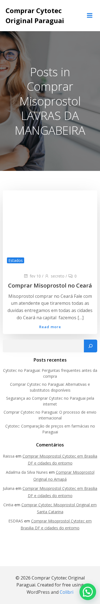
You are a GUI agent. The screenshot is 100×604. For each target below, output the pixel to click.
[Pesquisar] (90, 346)
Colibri (66, 592)
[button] (87, 591)
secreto (57, 276)
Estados (15, 260)
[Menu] (89, 15)
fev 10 (35, 276)
